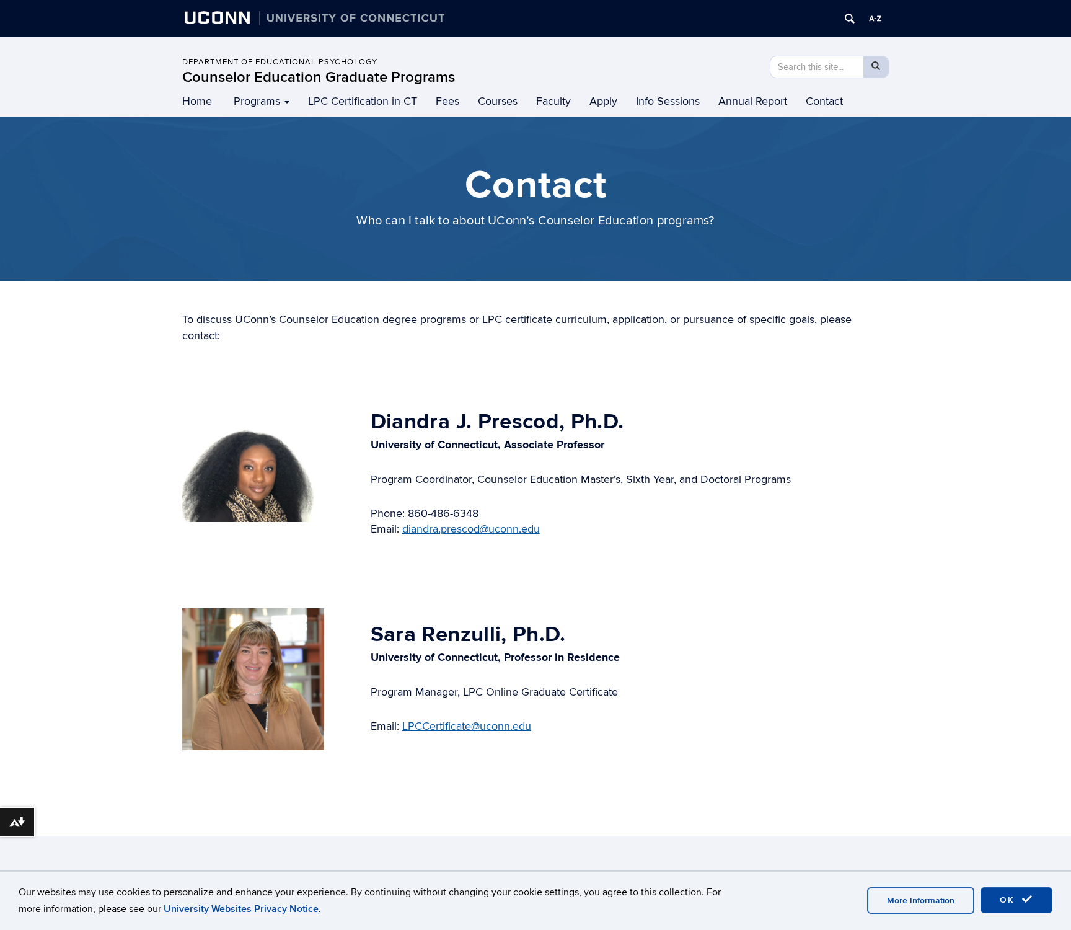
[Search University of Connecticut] (850, 19)
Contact (824, 101)
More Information (920, 900)
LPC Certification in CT (362, 101)
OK (1009, 900)
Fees (447, 101)
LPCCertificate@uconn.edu (466, 726)
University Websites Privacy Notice (241, 909)
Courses (498, 101)
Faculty (553, 101)
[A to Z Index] (875, 19)
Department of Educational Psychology (279, 62)
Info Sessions (668, 101)
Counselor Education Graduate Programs (318, 77)
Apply (603, 101)
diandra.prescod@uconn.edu (471, 529)
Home (197, 101)
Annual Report (752, 101)
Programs (257, 101)
